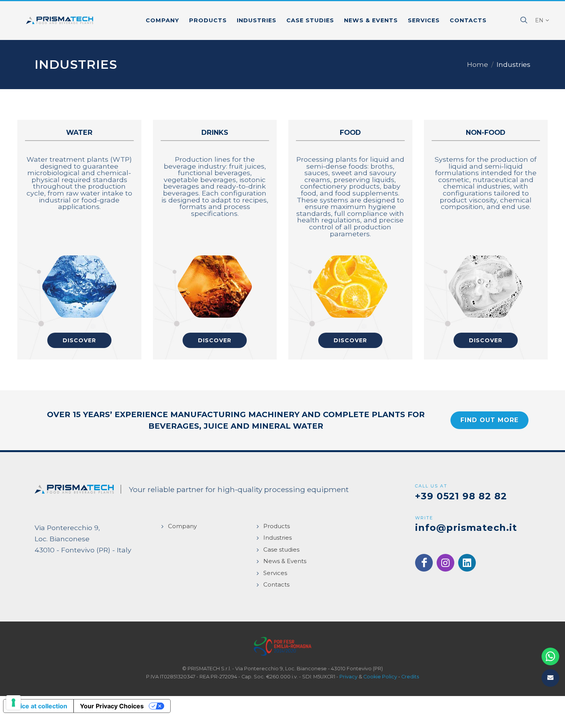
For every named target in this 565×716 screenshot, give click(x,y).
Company (182, 526)
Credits (410, 677)
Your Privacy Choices (112, 706)
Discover (79, 340)
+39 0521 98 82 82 (461, 496)
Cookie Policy (380, 677)
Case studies (281, 549)
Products (276, 526)
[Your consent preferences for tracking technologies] (13, 702)
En (539, 20)
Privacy (348, 677)
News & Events (284, 561)
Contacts (276, 584)
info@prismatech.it (466, 527)
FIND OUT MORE (489, 420)
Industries (277, 537)
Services (275, 573)
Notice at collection (38, 706)
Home (477, 64)
